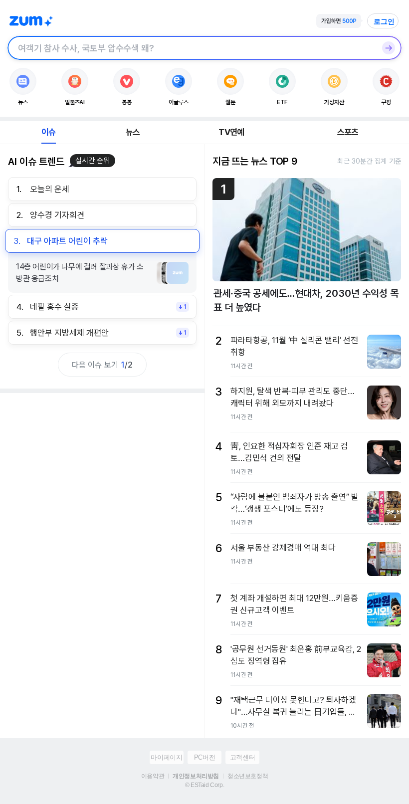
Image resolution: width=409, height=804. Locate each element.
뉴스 (133, 132)
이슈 (48, 132)
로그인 (384, 21)
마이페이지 (166, 757)
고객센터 (242, 757)
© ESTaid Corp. (204, 785)
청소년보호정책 (247, 776)
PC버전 (204, 757)
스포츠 (348, 132)
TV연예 (231, 132)
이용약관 (152, 776)
